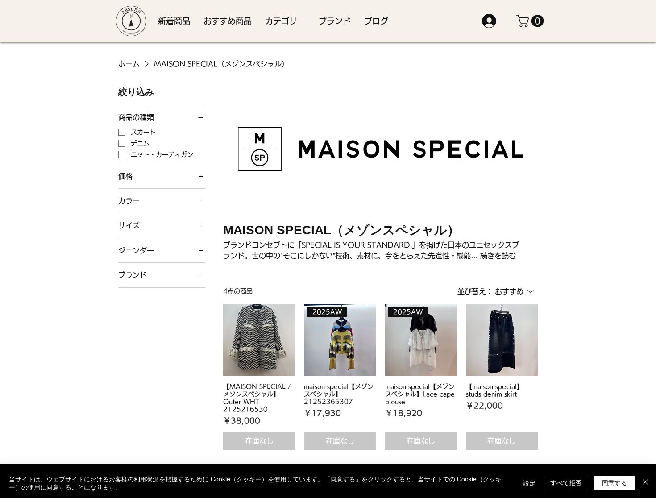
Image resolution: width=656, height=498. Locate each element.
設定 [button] (529, 482)
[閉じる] (645, 483)
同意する (614, 482)
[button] (285, 20)
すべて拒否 (565, 482)
